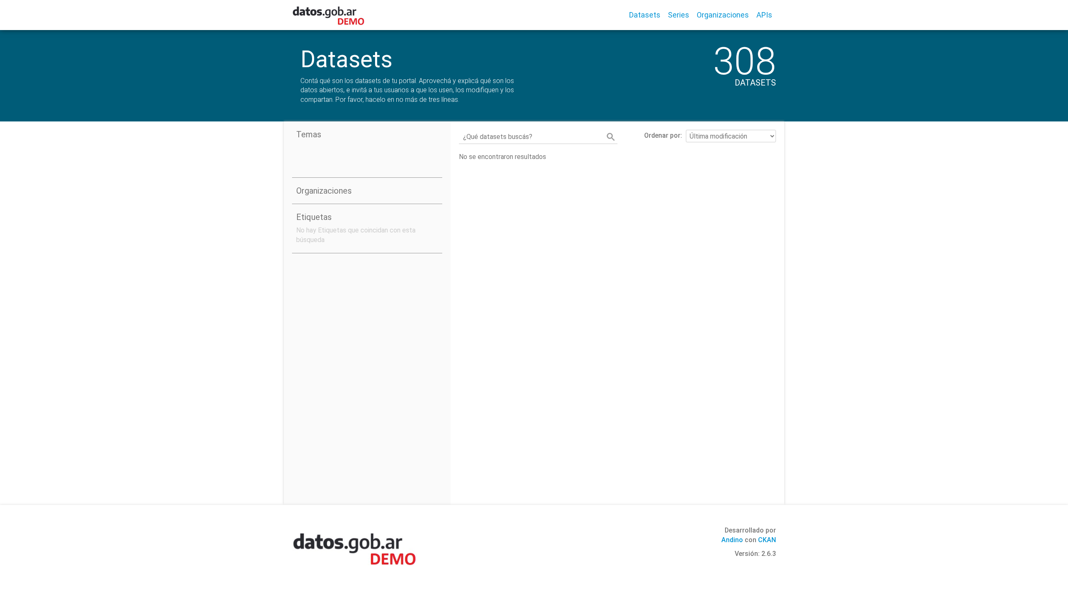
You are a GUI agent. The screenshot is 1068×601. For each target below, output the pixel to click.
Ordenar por (662, 135)
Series (678, 14)
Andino (732, 540)
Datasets (644, 14)
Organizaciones (723, 14)
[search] (610, 137)
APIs (764, 14)
